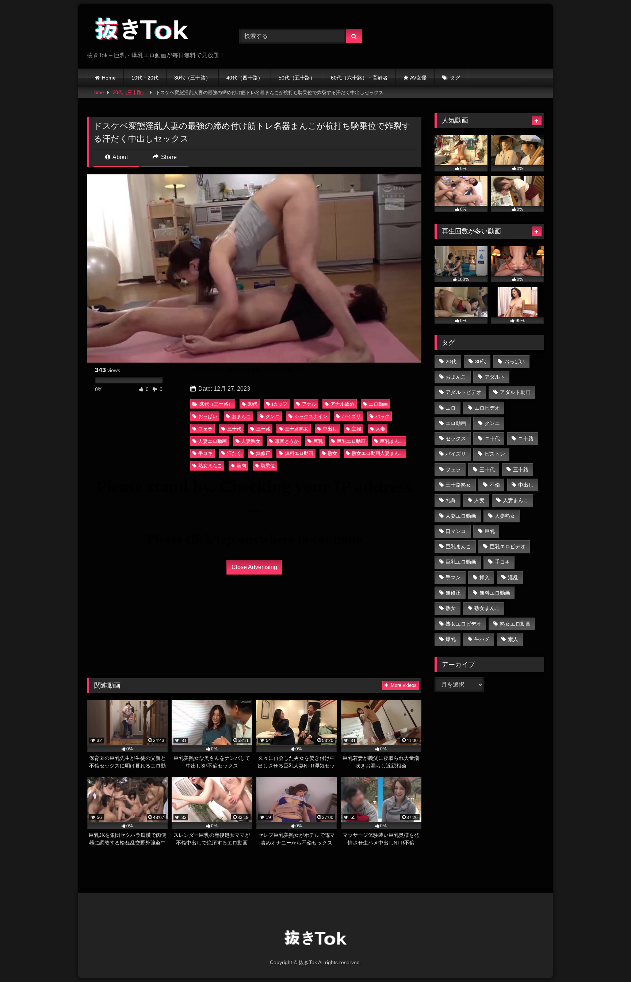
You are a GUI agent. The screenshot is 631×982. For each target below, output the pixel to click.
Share (168, 157)
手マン (453, 577)
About (119, 157)
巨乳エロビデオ (507, 546)
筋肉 (241, 465)
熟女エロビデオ (463, 624)
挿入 (484, 577)
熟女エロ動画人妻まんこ (378, 453)
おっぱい (207, 416)
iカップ (279, 404)
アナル (309, 404)
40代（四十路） (244, 78)
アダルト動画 (515, 392)
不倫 (495, 485)
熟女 (332, 453)
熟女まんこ (210, 465)
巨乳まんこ (392, 441)
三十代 (234, 429)
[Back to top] (608, 960)
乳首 (450, 500)
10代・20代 (144, 78)
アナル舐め (342, 404)
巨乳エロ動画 (351, 441)
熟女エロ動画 (515, 624)
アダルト (495, 377)
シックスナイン (311, 416)
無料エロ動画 (299, 453)
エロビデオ (487, 408)
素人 (513, 639)
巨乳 (318, 441)
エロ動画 (378, 404)
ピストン (495, 454)
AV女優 (418, 78)
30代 (252, 404)
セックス (455, 438)
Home (109, 78)
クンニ (272, 416)
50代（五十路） (297, 78)
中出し (330, 429)
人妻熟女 (250, 441)
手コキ (205, 453)
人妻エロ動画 (212, 441)
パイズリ (351, 416)
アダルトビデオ (463, 392)
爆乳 (450, 639)
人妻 (380, 429)
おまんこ (241, 416)
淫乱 (513, 577)
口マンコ (455, 531)
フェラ (205, 429)
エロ (450, 408)
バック (382, 416)
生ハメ (482, 639)
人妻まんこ (515, 500)
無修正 (263, 453)
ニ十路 (526, 438)
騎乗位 (268, 465)
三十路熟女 (297, 429)
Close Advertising (254, 567)
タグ (455, 78)
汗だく (234, 453)
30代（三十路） (192, 78)
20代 (450, 361)
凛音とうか (287, 441)
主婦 (356, 429)
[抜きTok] (141, 30)
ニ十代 (492, 438)
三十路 (263, 429)
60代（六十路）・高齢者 (359, 78)
